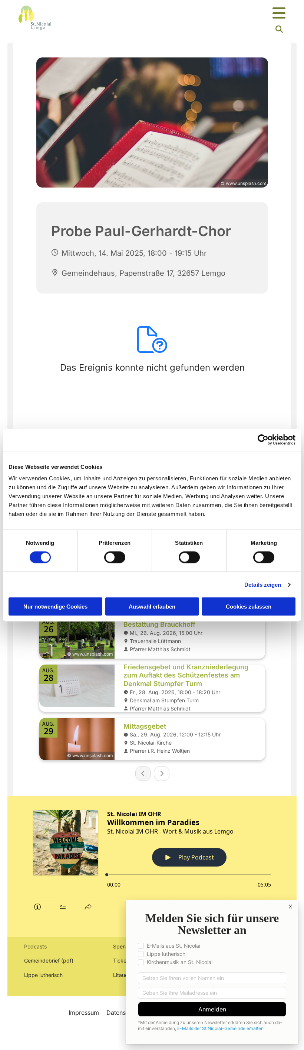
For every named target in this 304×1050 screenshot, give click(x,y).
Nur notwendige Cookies (55, 606)
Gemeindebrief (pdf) (48, 960)
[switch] (114, 557)
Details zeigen (262, 584)
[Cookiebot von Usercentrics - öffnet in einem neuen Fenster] (263, 439)
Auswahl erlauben (152, 606)
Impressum (84, 1012)
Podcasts (35, 946)
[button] (198, 13)
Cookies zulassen (248, 606)
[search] (279, 29)
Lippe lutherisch (44, 975)
